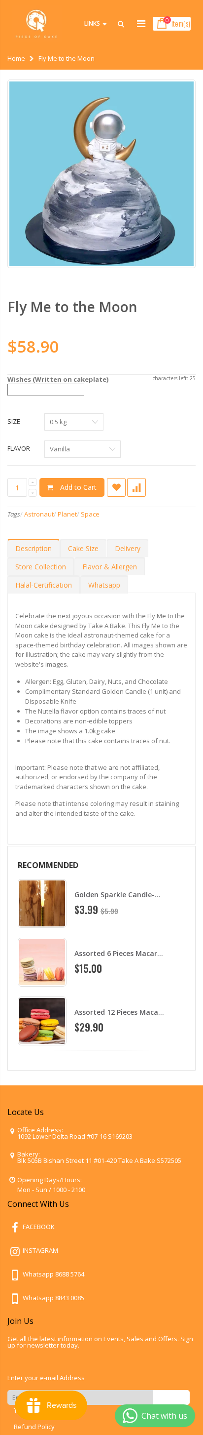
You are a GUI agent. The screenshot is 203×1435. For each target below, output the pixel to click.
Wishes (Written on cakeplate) (57, 379)
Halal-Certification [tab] (43, 585)
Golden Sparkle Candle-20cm (123, 894)
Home (16, 58)
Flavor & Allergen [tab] (109, 566)
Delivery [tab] (127, 548)
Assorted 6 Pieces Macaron (120, 953)
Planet (67, 514)
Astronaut (39, 514)
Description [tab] (33, 548)
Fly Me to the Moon (72, 306)
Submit (171, 1397)
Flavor (18, 448)
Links (92, 23)
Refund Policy (34, 1426)
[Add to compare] (136, 487)
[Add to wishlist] (116, 487)
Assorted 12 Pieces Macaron (122, 1012)
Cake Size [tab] (83, 548)
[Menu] (141, 23)
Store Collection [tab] (40, 566)
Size (13, 421)
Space (90, 514)
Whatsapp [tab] (104, 585)
